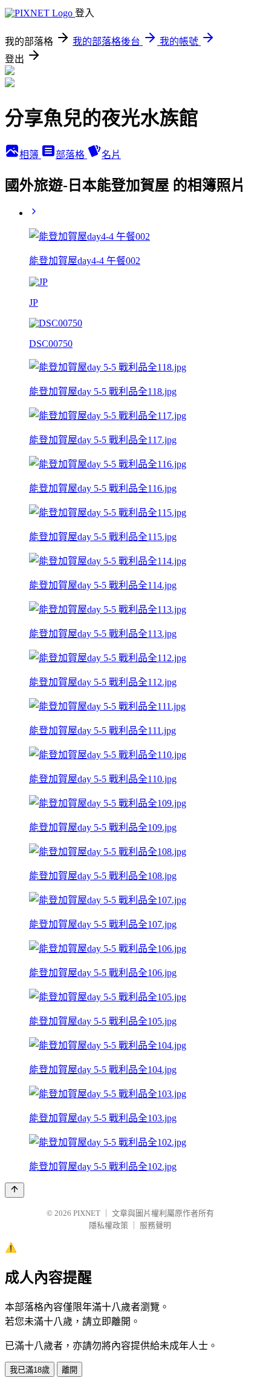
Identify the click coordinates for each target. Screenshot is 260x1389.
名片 (111, 155)
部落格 (71, 155)
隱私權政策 (108, 1225)
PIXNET (86, 1213)
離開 (69, 1369)
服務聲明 (155, 1225)
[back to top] (14, 1190)
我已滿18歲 (30, 1369)
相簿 (30, 155)
